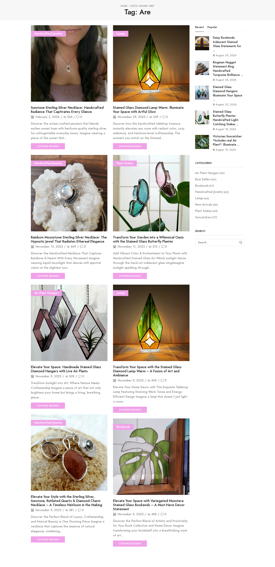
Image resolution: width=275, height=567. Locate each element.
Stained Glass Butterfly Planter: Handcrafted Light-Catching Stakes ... (226, 118)
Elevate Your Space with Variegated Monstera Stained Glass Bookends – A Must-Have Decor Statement (149, 504)
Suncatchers (203, 217)
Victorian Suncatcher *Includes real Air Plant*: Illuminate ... (227, 140)
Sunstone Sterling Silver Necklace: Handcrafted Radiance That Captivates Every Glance (67, 109)
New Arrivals (203, 204)
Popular (212, 27)
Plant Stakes (125, 163)
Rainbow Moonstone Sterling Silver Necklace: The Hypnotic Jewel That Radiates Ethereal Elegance (69, 239)
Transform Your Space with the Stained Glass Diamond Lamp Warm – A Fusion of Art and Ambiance (147, 371)
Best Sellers (203, 179)
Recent (199, 27)
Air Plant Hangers (46, 293)
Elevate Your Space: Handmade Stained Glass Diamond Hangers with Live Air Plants (66, 369)
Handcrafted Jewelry (48, 33)
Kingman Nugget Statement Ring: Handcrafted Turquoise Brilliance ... (228, 68)
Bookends (123, 427)
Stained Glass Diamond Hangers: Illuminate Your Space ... (227, 93)
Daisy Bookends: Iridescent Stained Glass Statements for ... (227, 44)
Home (124, 6)
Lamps (121, 33)
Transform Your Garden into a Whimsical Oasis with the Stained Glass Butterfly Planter (148, 239)
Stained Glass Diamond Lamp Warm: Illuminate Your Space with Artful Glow (148, 109)
